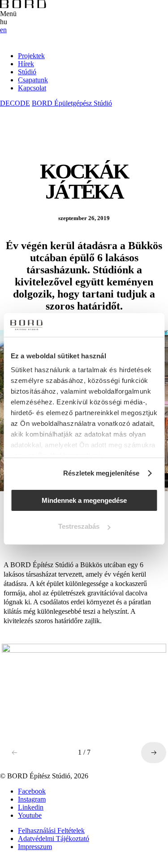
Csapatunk (33, 80)
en (3, 30)
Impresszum (35, 846)
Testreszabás (78, 526)
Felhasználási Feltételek (51, 830)
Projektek (31, 55)
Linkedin (30, 807)
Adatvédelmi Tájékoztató (53, 838)
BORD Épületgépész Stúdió (72, 103)
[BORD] (23, 5)
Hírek (26, 64)
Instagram (32, 799)
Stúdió (27, 72)
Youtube (30, 815)
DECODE (15, 103)
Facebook (32, 791)
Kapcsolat (32, 88)
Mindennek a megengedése (84, 500)
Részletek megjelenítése (101, 473)
